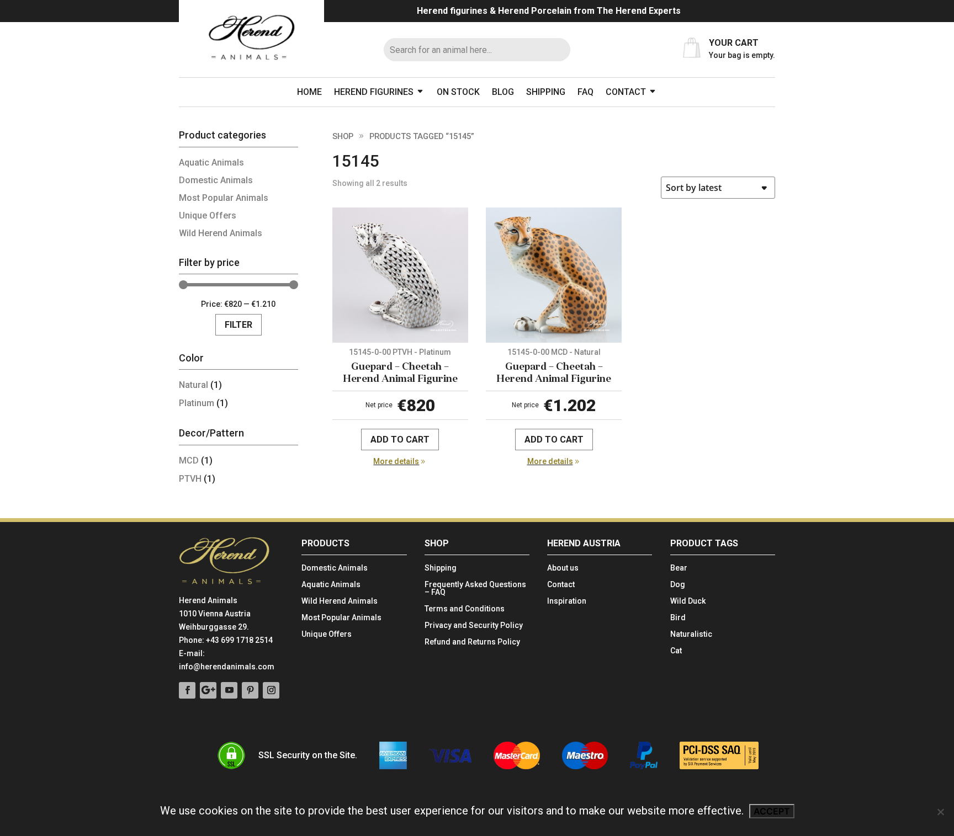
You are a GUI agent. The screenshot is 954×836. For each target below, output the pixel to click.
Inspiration (566, 601)
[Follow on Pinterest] (250, 690)
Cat (676, 651)
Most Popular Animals (223, 198)
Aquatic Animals (211, 162)
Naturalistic (691, 634)
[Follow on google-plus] (208, 690)
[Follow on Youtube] (229, 690)
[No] (940, 811)
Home (309, 92)
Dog (677, 585)
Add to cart (400, 439)
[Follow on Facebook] (187, 690)
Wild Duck (688, 601)
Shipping (545, 92)
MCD (189, 460)
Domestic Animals (216, 180)
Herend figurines (374, 92)
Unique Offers (207, 215)
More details (396, 461)
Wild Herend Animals (220, 233)
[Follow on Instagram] (271, 690)
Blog (503, 92)
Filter (238, 325)
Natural (193, 385)
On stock (458, 92)
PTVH (190, 478)
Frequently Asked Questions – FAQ (475, 589)
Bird (678, 618)
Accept (772, 811)
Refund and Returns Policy (472, 642)
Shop (342, 136)
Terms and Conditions (465, 609)
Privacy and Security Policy (474, 625)
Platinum (196, 403)
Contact (626, 92)
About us (563, 568)
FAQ (585, 92)
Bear (678, 568)
